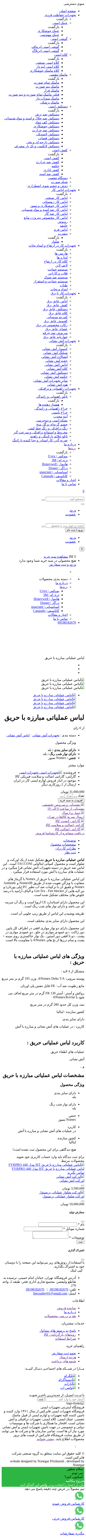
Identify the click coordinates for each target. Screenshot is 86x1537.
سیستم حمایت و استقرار (51, 281)
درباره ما (70, 444)
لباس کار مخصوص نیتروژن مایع (46, 217)
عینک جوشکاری (48, 31)
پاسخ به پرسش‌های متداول (57, 1330)
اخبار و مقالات (66, 480)
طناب (64, 285)
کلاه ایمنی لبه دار (47, 66)
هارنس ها (61, 253)
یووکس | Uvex (58, 456)
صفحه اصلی (67, 11)
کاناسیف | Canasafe (54, 476)
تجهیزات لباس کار (63, 190)
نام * (81, 1224)
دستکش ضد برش (47, 114)
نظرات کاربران (65, 848)
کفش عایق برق (57, 305)
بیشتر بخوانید (45, 1439)
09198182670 (67, 622)
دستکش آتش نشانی (54, 372)
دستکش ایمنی (58, 106)
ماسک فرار (51, 90)
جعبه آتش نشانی (56, 361)
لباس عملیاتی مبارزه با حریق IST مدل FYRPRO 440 (48, 1168)
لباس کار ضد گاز (56, 213)
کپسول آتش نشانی (55, 349)
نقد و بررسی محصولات (60, 1316)
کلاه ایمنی (61, 54)
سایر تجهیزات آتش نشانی (50, 380)
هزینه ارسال (67, 1357)
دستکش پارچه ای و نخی (42, 142)
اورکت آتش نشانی (71, 1180)
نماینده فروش (66, 1308)
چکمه (55, 166)
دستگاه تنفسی (58, 178)
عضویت (70, 514)
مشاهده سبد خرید (56, 556)
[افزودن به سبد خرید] (82, 1185)
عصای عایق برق (56, 329)
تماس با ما (69, 484)
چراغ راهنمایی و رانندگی (51, 408)
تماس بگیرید (75, 1172)
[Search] (43, 500)
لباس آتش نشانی (56, 365)
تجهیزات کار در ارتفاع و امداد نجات (52, 245)
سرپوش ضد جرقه (55, 333)
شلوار (55, 241)
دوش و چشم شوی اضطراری (47, 186)
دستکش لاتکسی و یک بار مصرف (36, 146)
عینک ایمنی (60, 23)
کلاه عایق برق (58, 313)
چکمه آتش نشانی (56, 376)
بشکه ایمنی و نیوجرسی (52, 420)
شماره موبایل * (73, 1229)
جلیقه (64, 225)
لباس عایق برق (57, 301)
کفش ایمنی (60, 150)
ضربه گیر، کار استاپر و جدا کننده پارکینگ (40, 440)
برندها (72, 448)
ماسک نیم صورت (47, 86)
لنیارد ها (62, 257)
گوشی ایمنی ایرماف (45, 47)
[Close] (82, 1221)
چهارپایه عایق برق (55, 337)
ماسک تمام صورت (46, 82)
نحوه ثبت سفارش (64, 1353)
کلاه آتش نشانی (57, 368)
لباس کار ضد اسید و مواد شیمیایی (44, 210)
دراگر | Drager (58, 468)
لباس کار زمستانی (55, 202)
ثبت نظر (70, 852)
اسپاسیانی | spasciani (53, 472)
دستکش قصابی (48, 138)
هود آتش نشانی (57, 384)
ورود (73, 510)
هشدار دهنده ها (49, 404)
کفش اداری (51, 170)
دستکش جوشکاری (46, 126)
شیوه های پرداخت (63, 1361)
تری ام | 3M (60, 460)
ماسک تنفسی (58, 74)
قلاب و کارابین (58, 273)
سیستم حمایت (58, 269)
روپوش (63, 221)
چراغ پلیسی (59, 412)
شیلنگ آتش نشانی (55, 353)
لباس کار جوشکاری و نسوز (49, 206)
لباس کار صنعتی (56, 198)
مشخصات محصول (63, 844)
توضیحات (69, 840)
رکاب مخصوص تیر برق (52, 325)
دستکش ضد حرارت (45, 130)
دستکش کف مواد (47, 122)
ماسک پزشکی (49, 102)
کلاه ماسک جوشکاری (44, 70)
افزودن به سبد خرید (71, 800)
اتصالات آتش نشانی (54, 357)
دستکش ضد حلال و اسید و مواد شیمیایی (31, 118)
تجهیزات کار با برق (63, 293)
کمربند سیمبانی (57, 317)
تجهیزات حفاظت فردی (60, 15)
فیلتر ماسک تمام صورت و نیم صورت (34, 94)
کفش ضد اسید (49, 174)
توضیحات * (76, 1237)
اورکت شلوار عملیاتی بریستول (63, 1196)
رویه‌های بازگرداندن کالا (60, 1334)
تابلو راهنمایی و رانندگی (52, 396)
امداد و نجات (59, 289)
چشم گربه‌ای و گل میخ (52, 424)
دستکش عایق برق (55, 309)
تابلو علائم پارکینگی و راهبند (49, 436)
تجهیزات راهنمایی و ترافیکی (57, 388)
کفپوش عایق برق (56, 321)
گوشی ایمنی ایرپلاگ (45, 51)
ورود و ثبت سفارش (62, 564)
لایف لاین (61, 265)
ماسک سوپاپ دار (47, 98)
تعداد (81, 795)
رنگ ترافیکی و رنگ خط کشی (48, 428)
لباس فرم (61, 229)
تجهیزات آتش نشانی (62, 341)
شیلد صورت (59, 182)
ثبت (80, 1241)
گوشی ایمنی (59, 39)
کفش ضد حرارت (47, 162)
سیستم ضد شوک (56, 277)
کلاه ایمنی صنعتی (47, 62)
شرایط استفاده (65, 1338)
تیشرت (63, 233)
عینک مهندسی (49, 35)
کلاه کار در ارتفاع (56, 261)
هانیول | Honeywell (55, 464)
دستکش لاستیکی (47, 134)
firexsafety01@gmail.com (50, 1293)
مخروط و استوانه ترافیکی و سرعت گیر (40, 432)
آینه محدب (60, 416)
